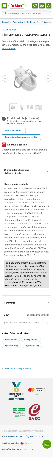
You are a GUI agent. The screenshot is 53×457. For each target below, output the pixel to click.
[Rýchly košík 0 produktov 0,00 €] (48, 5)
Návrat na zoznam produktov (18, 368)
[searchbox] (26, 13)
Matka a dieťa (10, 339)
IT (32, 449)
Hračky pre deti (31, 339)
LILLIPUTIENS (9, 30)
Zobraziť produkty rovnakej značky (21, 137)
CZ (21, 449)
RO (28, 449)
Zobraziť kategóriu (13, 130)
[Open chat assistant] (47, 444)
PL (25, 449)
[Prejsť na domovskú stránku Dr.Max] (17, 6)
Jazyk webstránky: (10, 443)
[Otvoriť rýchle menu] (4, 5)
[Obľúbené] (35, 5)
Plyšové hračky (11, 345)
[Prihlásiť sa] (42, 5)
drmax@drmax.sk (14, 436)
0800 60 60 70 (37, 436)
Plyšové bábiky (32, 345)
